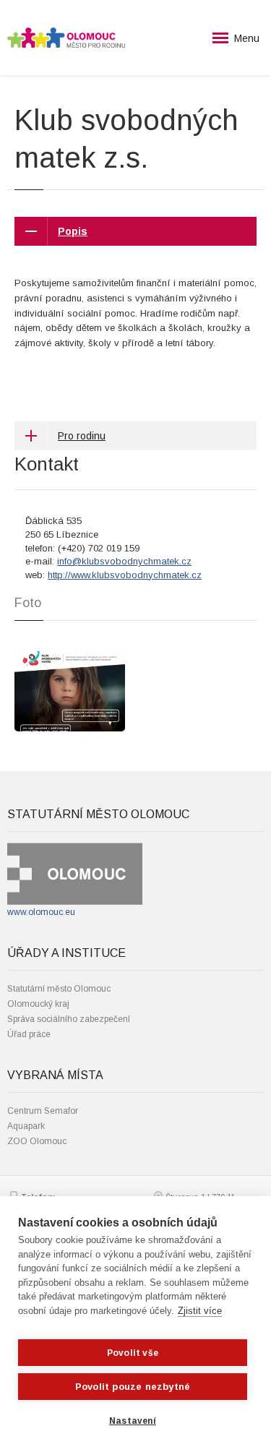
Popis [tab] (72, 231)
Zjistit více (200, 1310)
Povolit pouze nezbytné (132, 1386)
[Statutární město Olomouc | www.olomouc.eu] (74, 873)
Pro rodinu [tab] (82, 436)
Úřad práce (29, 1034)
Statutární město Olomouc (59, 989)
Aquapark (26, 1126)
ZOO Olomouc (36, 1141)
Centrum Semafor (42, 1111)
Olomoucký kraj (38, 1004)
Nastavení (132, 1421)
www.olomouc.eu (41, 912)
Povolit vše (132, 1353)
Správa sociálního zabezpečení (68, 1019)
